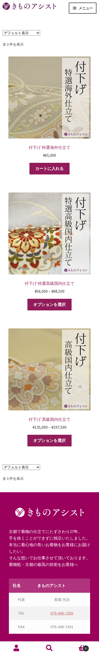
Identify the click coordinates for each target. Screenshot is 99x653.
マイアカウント (16, 647)
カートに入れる (49, 168)
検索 (49, 647)
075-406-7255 (62, 613)
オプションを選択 (49, 304)
